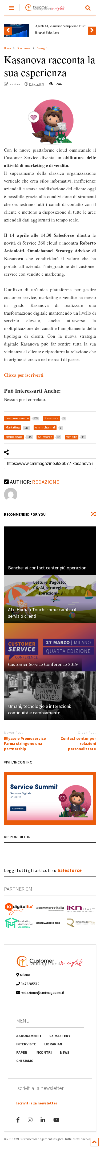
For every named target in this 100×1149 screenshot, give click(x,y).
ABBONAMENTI (28, 1035)
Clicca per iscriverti (23, 375)
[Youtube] (56, 1120)
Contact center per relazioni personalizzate (78, 743)
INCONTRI (43, 1052)
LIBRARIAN (53, 1044)
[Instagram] (30, 1120)
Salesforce (70, 870)
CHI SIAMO (25, 1060)
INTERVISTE (26, 1044)
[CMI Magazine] (42, 11)
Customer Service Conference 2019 (43, 664)
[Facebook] (18, 1120)
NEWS (64, 1052)
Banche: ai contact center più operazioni (47, 568)
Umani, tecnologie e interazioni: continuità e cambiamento (39, 709)
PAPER (21, 1052)
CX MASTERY (59, 1035)
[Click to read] (50, 550)
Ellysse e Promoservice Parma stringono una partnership (25, 743)
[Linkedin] (43, 1120)
